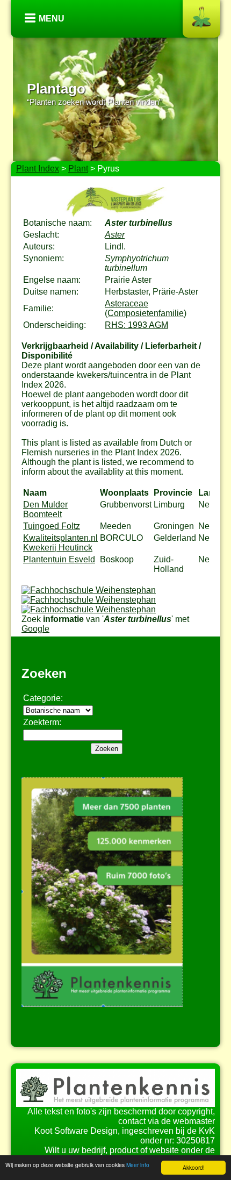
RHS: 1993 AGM (136, 325)
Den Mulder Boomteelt (45, 509)
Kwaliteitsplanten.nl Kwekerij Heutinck (60, 542)
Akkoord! (194, 1167)
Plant (78, 168)
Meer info (137, 1165)
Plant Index (37, 168)
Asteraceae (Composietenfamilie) (145, 308)
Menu (51, 18)
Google (35, 628)
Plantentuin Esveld (59, 559)
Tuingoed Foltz (51, 526)
